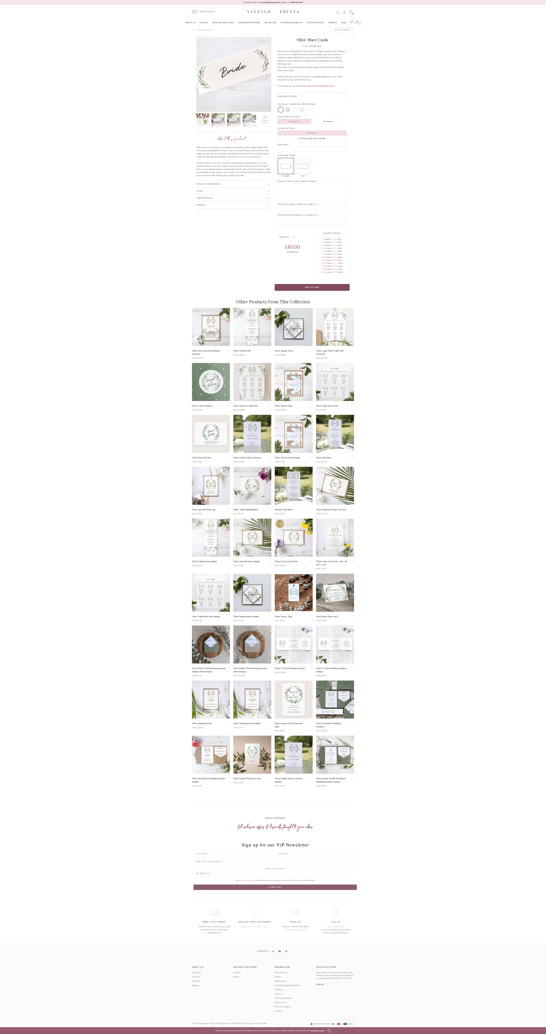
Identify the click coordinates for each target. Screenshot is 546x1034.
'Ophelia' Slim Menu (284, 509)
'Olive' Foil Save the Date (286, 561)
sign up (320, 984)
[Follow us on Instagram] (286, 951)
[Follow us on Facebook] (273, 951)
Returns (236, 977)
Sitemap (195, 985)
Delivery (236, 972)
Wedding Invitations (249, 22)
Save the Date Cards (223, 22)
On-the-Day (270, 22)
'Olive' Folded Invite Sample (204, 561)
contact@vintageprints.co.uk (295, 930)
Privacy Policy (280, 1002)
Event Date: (283, 144)
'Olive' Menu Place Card (327, 616)
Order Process (281, 972)
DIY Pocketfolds (315, 22)
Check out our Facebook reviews (254, 926)
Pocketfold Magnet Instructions (287, 985)
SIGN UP (275, 887)
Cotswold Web (261, 1023)
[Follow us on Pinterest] (279, 951)
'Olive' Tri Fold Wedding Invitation (290, 668)
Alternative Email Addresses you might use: (298, 215)
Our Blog (196, 981)
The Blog (355, 22)
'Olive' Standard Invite (202, 723)
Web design (248, 1023)
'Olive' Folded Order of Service (247, 457)
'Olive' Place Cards (204, 30)
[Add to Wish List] (349, 38)
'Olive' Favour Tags (283, 616)
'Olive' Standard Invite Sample (247, 723)
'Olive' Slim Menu (324, 457)
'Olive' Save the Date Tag (203, 509)
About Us (190, 22)
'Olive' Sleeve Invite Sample (287, 457)
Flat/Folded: (283, 155)
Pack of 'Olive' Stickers (202, 406)
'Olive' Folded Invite (242, 350)
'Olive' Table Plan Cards (327, 406)
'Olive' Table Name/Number (245, 509)
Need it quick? (280, 981)
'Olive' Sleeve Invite (283, 406)
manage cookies (317, 1030)
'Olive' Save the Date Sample (246, 561)
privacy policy (247, 880)
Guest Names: (284, 117)
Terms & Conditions (283, 1007)
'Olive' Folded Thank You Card (247, 778)
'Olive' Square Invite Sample (246, 616)
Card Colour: (283, 104)
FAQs (343, 22)
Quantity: (284, 237)
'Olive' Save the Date (201, 457)
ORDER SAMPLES (207, 12)
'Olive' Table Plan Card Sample (206, 616)
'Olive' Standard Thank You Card (331, 509)
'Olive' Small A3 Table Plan (245, 406)
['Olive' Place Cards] (202, 120)
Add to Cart (312, 287)
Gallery (204, 22)
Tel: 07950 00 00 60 (336, 927)
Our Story (196, 977)
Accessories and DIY (291, 22)
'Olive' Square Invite (284, 350)
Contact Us (196, 972)
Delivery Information (283, 998)
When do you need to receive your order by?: (297, 204)
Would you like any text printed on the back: (297, 181)
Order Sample (342, 29)
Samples (332, 22)
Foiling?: (281, 128)
